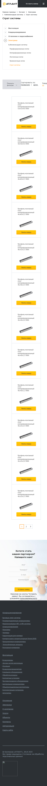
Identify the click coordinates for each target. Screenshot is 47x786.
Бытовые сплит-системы (11, 618)
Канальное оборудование (12, 672)
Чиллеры (6, 633)
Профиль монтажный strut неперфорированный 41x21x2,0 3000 (26, 458)
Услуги (5, 713)
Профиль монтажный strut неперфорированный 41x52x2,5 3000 (26, 246)
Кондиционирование (17, 32)
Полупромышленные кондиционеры (16, 621)
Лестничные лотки (16, 57)
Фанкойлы (6, 630)
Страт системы (15, 65)
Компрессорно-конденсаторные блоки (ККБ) (19, 639)
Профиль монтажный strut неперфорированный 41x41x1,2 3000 (26, 388)
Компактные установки (11, 678)
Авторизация (8, 726)
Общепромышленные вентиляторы (16, 687)
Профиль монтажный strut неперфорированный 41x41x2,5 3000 (26, 282)
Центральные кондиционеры (13, 684)
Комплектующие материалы (13, 690)
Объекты (6, 717)
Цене (35, 85)
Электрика (32, 12)
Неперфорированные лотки (20, 53)
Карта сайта (8, 730)
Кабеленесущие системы (14, 15)
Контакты (7, 722)
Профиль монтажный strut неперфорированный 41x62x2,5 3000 (26, 211)
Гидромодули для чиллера (13, 636)
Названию (25, 85)
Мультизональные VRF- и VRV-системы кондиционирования (17, 625)
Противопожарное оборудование (15, 681)
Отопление (7, 700)
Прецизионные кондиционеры (14, 642)
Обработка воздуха (10, 675)
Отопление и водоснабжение (20, 36)
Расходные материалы (11, 647)
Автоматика (7, 693)
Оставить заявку (32, 4)
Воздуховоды (8, 660)
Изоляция (6, 666)
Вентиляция (13, 28)
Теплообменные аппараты (13, 644)
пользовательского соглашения (27, 599)
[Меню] (43, 3)
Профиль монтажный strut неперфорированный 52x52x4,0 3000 (26, 105)
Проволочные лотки (17, 61)
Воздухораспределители (12, 669)
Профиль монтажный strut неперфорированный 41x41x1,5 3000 (26, 352)
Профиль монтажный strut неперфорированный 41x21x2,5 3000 (26, 423)
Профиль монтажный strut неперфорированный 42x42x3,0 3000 (26, 141)
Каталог (22, 12)
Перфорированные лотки (19, 49)
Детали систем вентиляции (13, 663)
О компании (8, 709)
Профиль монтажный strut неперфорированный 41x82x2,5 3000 (26, 176)
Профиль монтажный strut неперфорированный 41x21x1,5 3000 (26, 493)
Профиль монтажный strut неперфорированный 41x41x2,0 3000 (26, 317)
